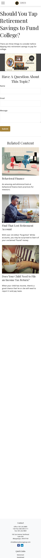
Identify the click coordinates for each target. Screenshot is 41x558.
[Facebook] (18, 545)
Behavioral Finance (13, 178)
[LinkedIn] (22, 545)
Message (3, 110)
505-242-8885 (22, 527)
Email (2, 98)
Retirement (20, 555)
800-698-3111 (23, 529)
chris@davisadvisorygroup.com (20, 542)
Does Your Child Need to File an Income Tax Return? (19, 278)
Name (2, 86)
